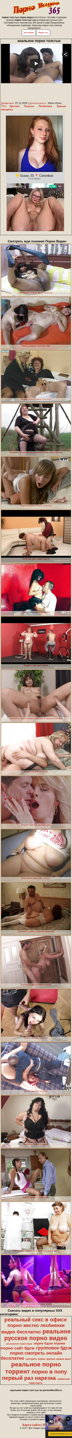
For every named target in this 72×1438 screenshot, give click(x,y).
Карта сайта (31, 1425)
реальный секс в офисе (35, 1320)
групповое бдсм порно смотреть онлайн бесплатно (36, 1353)
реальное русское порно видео (37, 1334)
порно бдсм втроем (49, 1343)
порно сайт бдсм (18, 1348)
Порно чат (43, 32)
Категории (29, 32)
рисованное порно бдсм (19, 1344)
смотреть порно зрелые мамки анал (48, 1358)
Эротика (14, 106)
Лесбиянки (45, 106)
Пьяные (29, 106)
